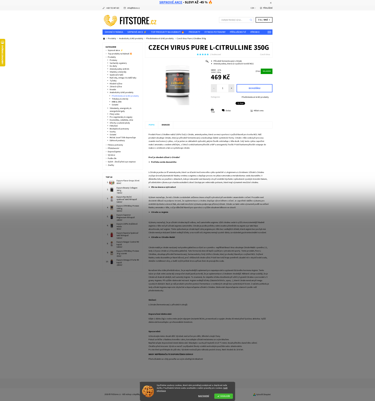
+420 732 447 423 (112, 8)
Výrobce (255, 32)
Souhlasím (225, 396)
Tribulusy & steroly (120, 98)
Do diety (113, 66)
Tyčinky (113, 80)
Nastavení (203, 396)
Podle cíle (112, 158)
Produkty (194, 32)
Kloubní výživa (116, 83)
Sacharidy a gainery (118, 63)
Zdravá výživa (116, 86)
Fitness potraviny (214, 32)
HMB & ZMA (117, 101)
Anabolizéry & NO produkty (121, 92)
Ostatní (115, 104)
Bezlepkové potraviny (119, 128)
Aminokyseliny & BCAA (119, 69)
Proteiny (113, 60)
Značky (111, 165)
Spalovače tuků (116, 74)
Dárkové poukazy (117, 140)
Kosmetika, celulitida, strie (121, 120)
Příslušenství (238, 32)
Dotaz (228, 110)
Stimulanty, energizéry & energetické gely (120, 110)
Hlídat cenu (259, 110)
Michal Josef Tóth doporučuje (123, 137)
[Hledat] (251, 20)
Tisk (213, 112)
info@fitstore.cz (133, 8)
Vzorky (113, 131)
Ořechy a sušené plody (120, 123)
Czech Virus (265, 54)
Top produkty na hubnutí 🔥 (167, 32)
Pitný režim (115, 114)
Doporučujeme (114, 151)
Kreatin (113, 89)
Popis (152, 124)
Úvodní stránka (114, 32)
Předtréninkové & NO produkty (255, 97)
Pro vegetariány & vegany (121, 117)
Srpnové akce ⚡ (136, 32)
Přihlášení (267, 8)
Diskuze (166, 124)
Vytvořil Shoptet (263, 394)
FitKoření (114, 125)
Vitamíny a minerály (118, 71)
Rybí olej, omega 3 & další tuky (123, 77)
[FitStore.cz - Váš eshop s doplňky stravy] (130, 19)
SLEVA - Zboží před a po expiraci (122, 161)
